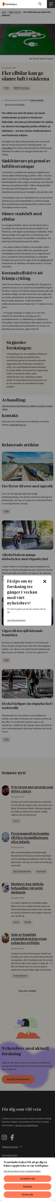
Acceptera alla (27, 1178)
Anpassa (27, 1186)
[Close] (45, 581)
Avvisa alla (27, 1194)
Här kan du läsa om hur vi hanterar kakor (22, 1171)
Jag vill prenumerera (16, 620)
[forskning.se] (8, 4)
